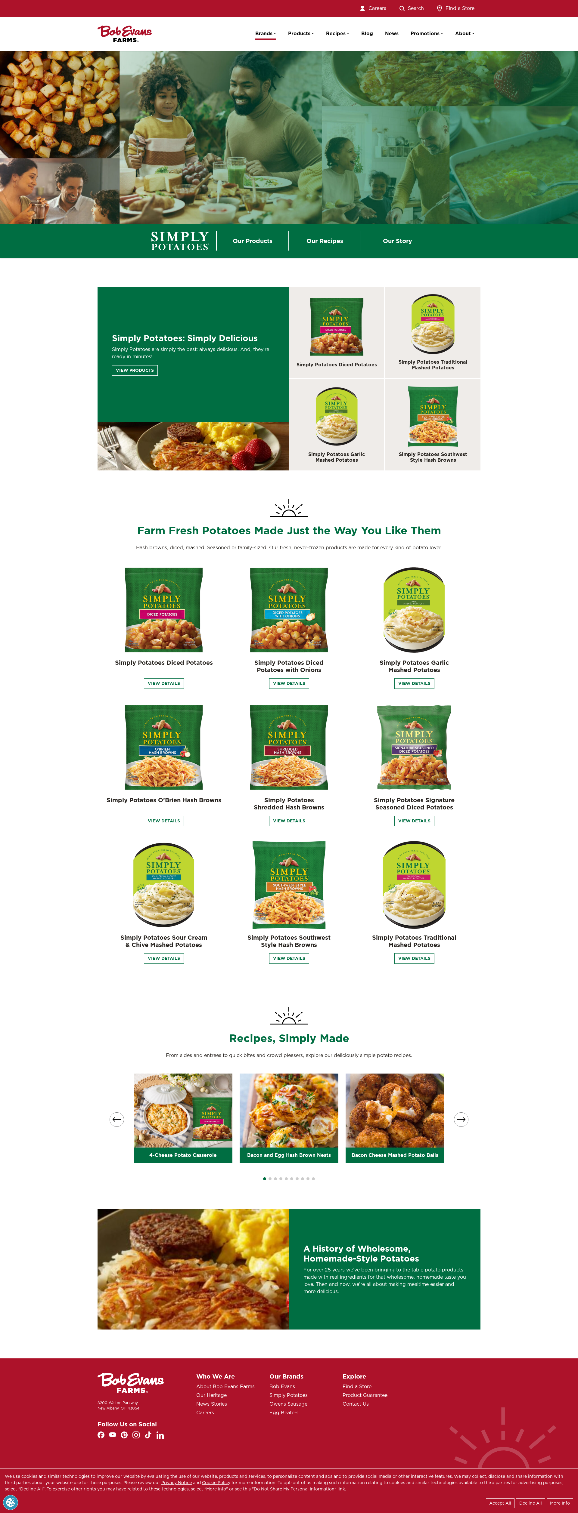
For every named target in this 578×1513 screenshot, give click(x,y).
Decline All (530, 1503)
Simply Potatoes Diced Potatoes (337, 365)
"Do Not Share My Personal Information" (294, 1489)
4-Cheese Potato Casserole (183, 1155)
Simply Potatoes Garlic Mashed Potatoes (336, 457)
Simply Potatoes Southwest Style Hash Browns (433, 457)
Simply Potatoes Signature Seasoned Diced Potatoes (414, 804)
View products (135, 370)
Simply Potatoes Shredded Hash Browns (289, 804)
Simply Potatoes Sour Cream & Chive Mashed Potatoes (163, 941)
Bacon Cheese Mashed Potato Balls (395, 1155)
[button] (264, 1178)
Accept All (500, 1503)
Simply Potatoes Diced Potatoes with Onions (289, 666)
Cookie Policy (216, 1482)
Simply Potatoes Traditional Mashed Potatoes (433, 365)
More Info (560, 1503)
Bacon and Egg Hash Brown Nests (289, 1155)
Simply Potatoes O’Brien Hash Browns (164, 800)
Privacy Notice (176, 1482)
